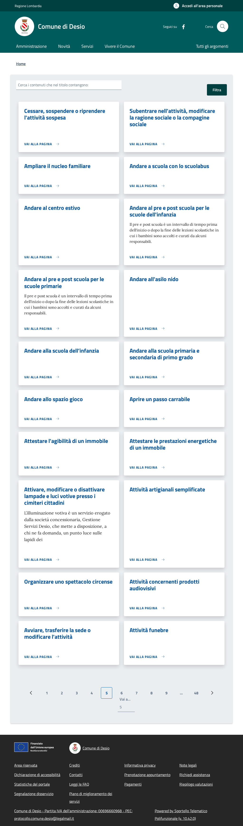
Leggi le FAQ (79, 784)
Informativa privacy (140, 765)
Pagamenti (133, 784)
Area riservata (25, 765)
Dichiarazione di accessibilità (37, 775)
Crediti (74, 765)
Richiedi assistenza (194, 775)
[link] (42, 143)
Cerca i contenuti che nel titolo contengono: (53, 85)
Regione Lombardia (28, 5)
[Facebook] (181, 26)
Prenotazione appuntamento (147, 775)
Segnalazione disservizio (33, 794)
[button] (198, 5)
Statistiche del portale (32, 784)
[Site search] (222, 26)
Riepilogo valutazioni (196, 784)
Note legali (188, 765)
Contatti (76, 775)
